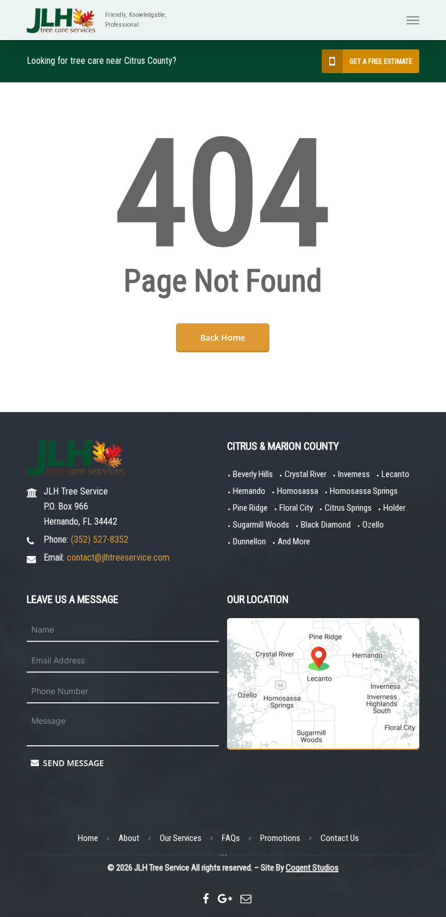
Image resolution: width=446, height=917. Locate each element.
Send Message (72, 762)
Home (88, 838)
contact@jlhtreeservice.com (118, 557)
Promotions (280, 838)
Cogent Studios (312, 867)
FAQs (231, 838)
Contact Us (340, 838)
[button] (413, 20)
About (128, 838)
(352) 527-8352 (99, 539)
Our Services (181, 838)
